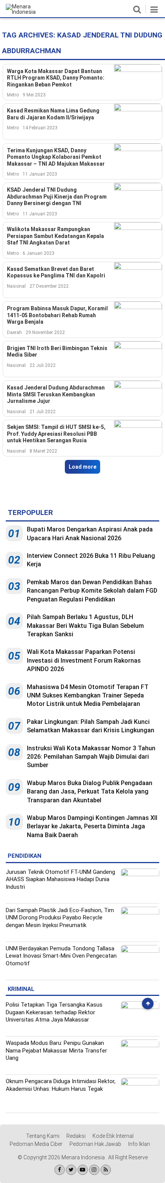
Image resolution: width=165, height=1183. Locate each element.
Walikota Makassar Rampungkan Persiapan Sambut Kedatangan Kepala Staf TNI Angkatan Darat (55, 236)
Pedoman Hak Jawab (95, 1144)
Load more (82, 467)
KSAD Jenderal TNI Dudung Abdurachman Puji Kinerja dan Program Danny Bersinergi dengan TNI (57, 196)
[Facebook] (59, 1169)
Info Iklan (139, 1144)
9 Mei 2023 (34, 95)
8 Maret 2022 (43, 451)
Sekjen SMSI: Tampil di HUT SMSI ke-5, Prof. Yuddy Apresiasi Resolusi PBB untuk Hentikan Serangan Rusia (56, 433)
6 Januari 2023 (38, 253)
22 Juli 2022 (43, 365)
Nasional (16, 286)
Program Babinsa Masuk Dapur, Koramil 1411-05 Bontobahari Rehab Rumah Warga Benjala (57, 315)
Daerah (14, 332)
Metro (13, 95)
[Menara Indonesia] (27, 12)
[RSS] (106, 1169)
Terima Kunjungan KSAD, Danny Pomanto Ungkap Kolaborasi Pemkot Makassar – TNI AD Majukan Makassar (56, 157)
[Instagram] (94, 1169)
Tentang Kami (42, 1136)
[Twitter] (71, 1169)
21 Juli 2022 (43, 411)
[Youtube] (83, 1169)
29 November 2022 (45, 332)
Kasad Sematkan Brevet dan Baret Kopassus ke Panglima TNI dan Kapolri (56, 272)
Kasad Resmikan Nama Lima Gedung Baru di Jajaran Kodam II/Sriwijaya (53, 114)
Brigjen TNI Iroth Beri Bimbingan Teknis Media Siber (57, 351)
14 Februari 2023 (40, 127)
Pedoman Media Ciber (36, 1144)
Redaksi (76, 1136)
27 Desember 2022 (49, 286)
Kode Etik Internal (113, 1136)
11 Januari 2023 (40, 174)
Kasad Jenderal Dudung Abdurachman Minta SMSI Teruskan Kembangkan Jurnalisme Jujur (56, 394)
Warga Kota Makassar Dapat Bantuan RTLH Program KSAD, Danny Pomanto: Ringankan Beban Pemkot (55, 78)
